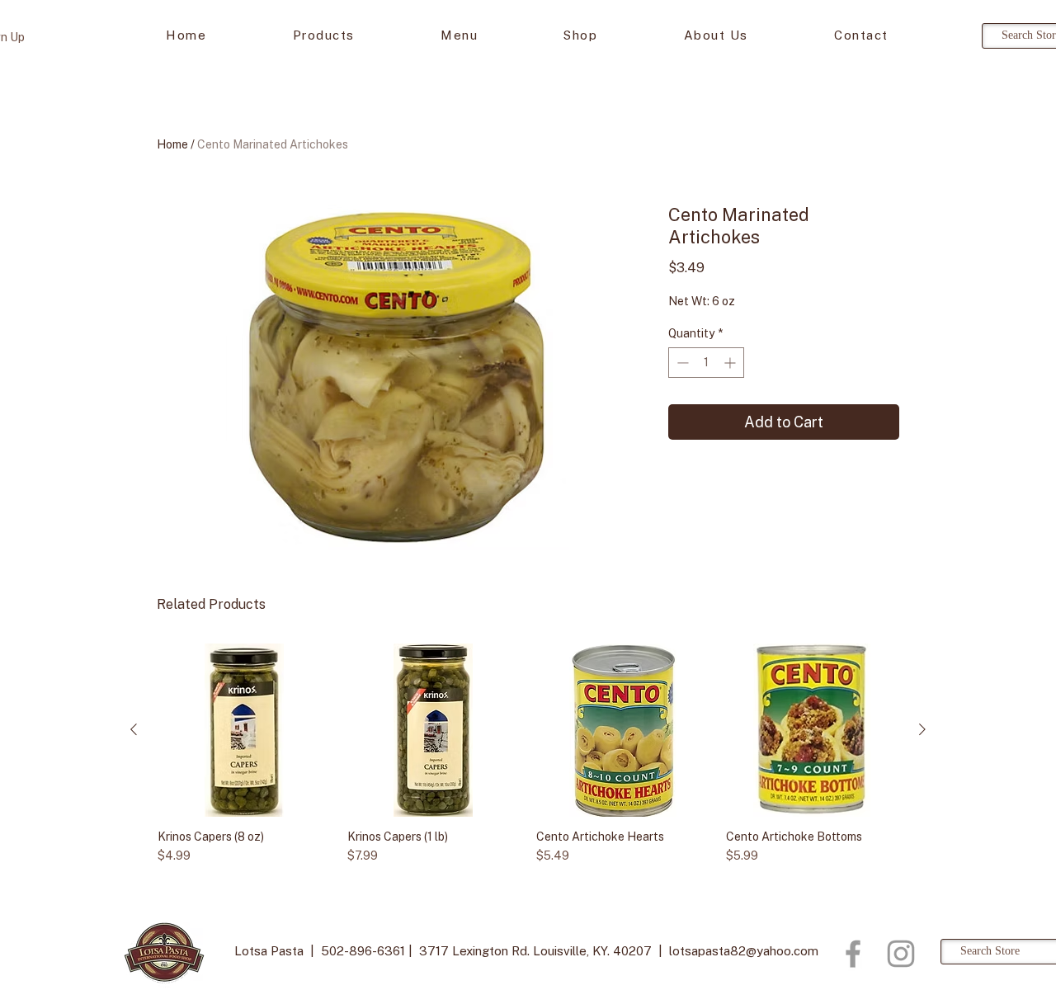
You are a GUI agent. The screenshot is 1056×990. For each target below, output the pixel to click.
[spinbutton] (706, 362)
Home (172, 144)
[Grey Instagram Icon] (901, 954)
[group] (528, 761)
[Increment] (731, 362)
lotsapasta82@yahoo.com (743, 951)
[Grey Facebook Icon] (853, 954)
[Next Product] (922, 729)
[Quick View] (244, 730)
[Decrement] (681, 362)
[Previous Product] (134, 729)
